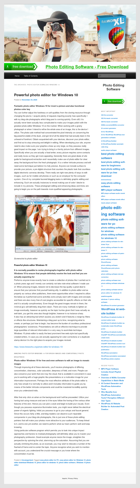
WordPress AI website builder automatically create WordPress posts (113, 326)
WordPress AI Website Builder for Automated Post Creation (112, 406)
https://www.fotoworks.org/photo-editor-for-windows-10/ (38, 346)
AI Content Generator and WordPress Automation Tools (112, 386)
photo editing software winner (112, 290)
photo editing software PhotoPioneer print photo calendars (110, 268)
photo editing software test (111, 280)
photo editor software (67, 462)
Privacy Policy (73, 478)
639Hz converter (107, 125)
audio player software (109, 150)
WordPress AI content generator (112, 305)
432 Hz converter (107, 115)
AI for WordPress (107, 132)
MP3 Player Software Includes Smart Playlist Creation (111, 372)
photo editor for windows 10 (47, 462)
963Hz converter (118, 125)
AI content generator (108, 128)
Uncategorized (27, 460)
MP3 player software (111, 189)
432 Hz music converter (109, 118)
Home (17, 75)
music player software (109, 203)
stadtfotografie (106, 296)
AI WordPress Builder (108, 141)
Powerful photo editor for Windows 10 (46, 94)
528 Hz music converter (109, 122)
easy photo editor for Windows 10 (73, 460)
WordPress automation (109, 353)
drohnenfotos (106, 180)
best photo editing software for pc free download (113, 172)
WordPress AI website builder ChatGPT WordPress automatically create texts (113, 335)
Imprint (64, 478)
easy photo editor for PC (49, 460)
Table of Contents (31, 75)
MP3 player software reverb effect (113, 199)
